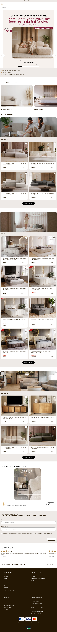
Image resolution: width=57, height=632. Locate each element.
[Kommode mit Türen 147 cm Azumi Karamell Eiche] (42, 406)
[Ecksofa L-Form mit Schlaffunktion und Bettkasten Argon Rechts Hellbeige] (14, 182)
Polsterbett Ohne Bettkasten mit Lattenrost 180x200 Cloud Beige (41, 352)
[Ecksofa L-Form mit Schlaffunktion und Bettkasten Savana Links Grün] (42, 436)
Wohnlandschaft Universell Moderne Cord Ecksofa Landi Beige (42, 164)
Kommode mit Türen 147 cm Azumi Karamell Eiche (42, 417)
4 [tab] (33, 66)
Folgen (15, 503)
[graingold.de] (5, 4)
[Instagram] (28, 484)
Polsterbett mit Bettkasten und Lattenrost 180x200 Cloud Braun (14, 352)
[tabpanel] (28, 39)
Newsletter (5, 611)
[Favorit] (51, 4)
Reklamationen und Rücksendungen (38, 578)
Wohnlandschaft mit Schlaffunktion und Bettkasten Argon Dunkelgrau (42, 194)
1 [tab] (20, 66)
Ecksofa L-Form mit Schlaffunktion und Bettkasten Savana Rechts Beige (14, 164)
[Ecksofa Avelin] (28, 39)
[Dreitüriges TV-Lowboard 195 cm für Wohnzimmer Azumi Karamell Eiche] (14, 406)
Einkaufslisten (6, 603)
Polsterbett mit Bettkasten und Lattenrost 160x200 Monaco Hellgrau (14, 289)
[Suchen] (53, 7)
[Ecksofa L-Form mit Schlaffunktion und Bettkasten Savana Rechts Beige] (14, 152)
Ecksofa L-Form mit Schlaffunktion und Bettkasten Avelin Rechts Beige (14, 448)
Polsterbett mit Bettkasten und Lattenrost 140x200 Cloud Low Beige (42, 259)
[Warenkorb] (48, 4)
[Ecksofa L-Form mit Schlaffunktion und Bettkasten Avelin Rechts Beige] (14, 436)
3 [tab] (28, 66)
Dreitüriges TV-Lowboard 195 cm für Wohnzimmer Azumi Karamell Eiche (14, 418)
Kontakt (32, 580)
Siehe (23, 168)
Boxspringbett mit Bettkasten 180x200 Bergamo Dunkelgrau (42, 320)
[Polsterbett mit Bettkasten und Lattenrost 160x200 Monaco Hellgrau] (14, 276)
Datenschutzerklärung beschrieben (43, 533)
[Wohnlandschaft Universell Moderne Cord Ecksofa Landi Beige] (42, 152)
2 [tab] (24, 66)
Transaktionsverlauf (7, 607)
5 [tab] (37, 66)
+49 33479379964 (36, 601)
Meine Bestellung (36, 572)
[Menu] (55, 4)
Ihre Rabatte (5, 609)
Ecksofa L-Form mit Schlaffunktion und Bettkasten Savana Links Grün (42, 448)
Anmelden (51, 539)
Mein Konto (6, 597)
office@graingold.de (38, 603)
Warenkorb (5, 601)
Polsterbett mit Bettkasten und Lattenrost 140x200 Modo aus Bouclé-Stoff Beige (14, 259)
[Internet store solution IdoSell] (28, 627)
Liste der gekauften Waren (8, 605)
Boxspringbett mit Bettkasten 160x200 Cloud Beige (14, 319)
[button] (3, 55)
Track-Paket (33, 576)
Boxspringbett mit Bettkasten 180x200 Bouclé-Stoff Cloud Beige (41, 289)
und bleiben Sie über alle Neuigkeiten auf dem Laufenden (23, 516)
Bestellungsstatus (34, 574)
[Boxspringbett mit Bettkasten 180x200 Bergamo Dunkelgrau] (42, 308)
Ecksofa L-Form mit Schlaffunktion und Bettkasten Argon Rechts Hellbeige (14, 194)
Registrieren (5, 600)
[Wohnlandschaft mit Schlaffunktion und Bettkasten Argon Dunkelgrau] (42, 182)
